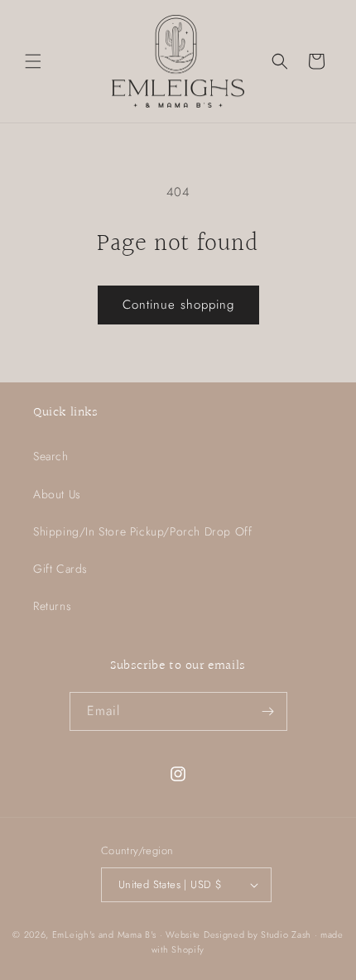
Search (51, 456)
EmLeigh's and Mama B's (104, 934)
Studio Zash (286, 934)
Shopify (187, 949)
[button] (33, 61)
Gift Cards (60, 568)
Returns (52, 606)
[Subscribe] (268, 711)
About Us (57, 494)
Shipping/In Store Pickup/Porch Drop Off (142, 531)
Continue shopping (178, 304)
